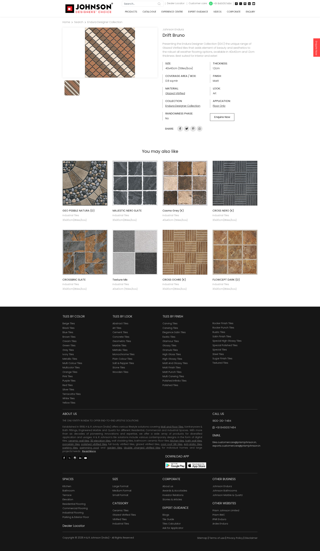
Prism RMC (218, 514)
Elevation (67, 499)
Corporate (233, 11)
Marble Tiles (119, 345)
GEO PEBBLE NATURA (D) (78, 211)
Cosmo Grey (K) (173, 211)
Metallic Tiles (69, 358)
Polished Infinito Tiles (174, 380)
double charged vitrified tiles (142, 447)
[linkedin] (248, 4)
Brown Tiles (69, 336)
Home (66, 22)
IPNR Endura (219, 519)
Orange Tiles (69, 372)
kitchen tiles (177, 440)
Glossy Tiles (169, 345)
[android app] (175, 465)
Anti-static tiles (193, 444)
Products (131, 11)
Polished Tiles (170, 385)
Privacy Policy (235, 538)
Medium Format (122, 490)
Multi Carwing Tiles (173, 376)
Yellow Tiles (68, 402)
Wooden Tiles (120, 372)
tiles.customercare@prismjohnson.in (234, 442)
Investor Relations (173, 495)
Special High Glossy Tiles (227, 340)
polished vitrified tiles (94, 444)
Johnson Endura (222, 486)
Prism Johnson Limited (225, 510)
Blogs (165, 514)
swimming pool (89, 447)
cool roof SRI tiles (171, 444)
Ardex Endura (220, 523)
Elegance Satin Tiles (174, 332)
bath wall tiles (193, 440)
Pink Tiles (67, 376)
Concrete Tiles (120, 336)
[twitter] (240, 4)
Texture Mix (120, 280)
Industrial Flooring (73, 512)
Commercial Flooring (75, 508)
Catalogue (149, 11)
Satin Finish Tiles (221, 336)
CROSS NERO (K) (223, 211)
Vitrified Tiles (119, 519)
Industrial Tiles (120, 523)
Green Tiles (69, 345)
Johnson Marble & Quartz (227, 495)
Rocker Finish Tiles (222, 323)
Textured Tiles (220, 362)
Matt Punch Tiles (172, 372)
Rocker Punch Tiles (223, 327)
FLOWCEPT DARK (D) (226, 280)
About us (167, 486)
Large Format (120, 486)
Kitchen (66, 486)
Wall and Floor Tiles (172, 426)
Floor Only (219, 106)
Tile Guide (168, 519)
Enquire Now (316, 48)
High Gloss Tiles (171, 354)
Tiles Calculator (171, 523)
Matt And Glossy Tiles (175, 363)
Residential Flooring (74, 504)
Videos (217, 11)
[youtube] (253, 4)
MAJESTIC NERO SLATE (127, 211)
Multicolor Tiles (71, 367)
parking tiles (70, 447)
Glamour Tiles (170, 341)
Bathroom (68, 490)
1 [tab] (110, 73)
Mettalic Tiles (120, 350)
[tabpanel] (110, 53)
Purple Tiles (69, 380)
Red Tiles (67, 385)
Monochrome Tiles (123, 354)
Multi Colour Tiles (72, 363)
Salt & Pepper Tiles (123, 363)
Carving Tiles (170, 323)
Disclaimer (251, 538)
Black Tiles (68, 328)
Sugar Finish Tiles (222, 358)
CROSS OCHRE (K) (174, 280)
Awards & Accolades (174, 490)
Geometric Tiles (121, 341)
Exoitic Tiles (168, 336)
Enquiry (250, 11)
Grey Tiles (68, 350)
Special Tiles (219, 349)
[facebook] (235, 4)
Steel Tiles (218, 354)
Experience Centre (172, 11)
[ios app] (196, 465)
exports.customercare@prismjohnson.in (236, 445)
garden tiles (114, 447)
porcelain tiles (71, 444)
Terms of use (217, 538)
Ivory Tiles (68, 354)
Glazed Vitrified (175, 93)
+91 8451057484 (222, 3)
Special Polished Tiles (225, 345)
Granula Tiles (170, 350)
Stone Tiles (118, 367)
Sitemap (202, 538)
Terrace (67, 495)
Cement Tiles (120, 332)
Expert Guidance (198, 11)
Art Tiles (116, 328)
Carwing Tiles (170, 328)
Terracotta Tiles (71, 394)
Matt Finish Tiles (171, 367)
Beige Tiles (68, 323)
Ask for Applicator (172, 528)
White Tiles (68, 398)
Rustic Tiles (218, 332)
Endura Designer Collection (104, 22)
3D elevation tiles (100, 440)
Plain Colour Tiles (122, 358)
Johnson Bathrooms (224, 490)
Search (78, 22)
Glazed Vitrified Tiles (124, 514)
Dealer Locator (176, 3)
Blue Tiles (67, 332)
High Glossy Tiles (172, 358)
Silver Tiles (68, 389)
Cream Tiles (69, 341)
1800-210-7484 (221, 421)
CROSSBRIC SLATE (74, 280)
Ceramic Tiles (120, 510)
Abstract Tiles (120, 323)
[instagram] (244, 4)
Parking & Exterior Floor (75, 517)
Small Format (120, 495)
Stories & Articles (172, 499)
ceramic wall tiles (78, 440)
